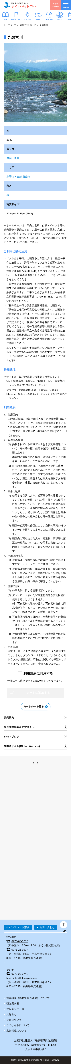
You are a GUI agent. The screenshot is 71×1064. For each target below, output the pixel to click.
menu (66, 7)
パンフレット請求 (19, 927)
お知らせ (11, 1014)
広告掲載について (16, 1030)
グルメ (60, 19)
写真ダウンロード (28, 25)
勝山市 (26, 176)
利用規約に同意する (38, 673)
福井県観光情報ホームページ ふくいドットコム (20, 5)
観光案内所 (12, 1003)
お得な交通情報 (55, 5)
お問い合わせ (47, 927)
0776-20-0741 (19, 973)
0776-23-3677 (19, 949)
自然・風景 (13, 158)
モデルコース (16, 19)
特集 (5, 19)
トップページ (10, 25)
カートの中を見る (33, 706)
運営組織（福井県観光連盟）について (28, 998)
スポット (27, 19)
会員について (14, 1019)
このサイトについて (17, 1025)
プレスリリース (15, 1009)
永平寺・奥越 (14, 176)
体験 (38, 19)
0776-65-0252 (19, 941)
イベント (49, 19)
